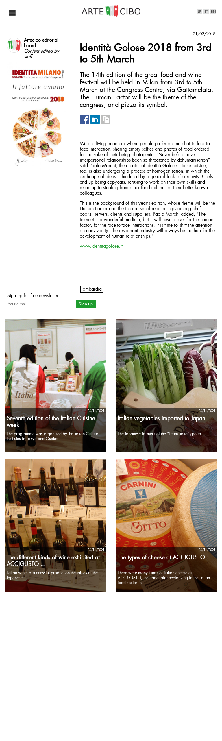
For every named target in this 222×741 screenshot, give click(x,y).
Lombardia (92, 289)
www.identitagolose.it (101, 246)
